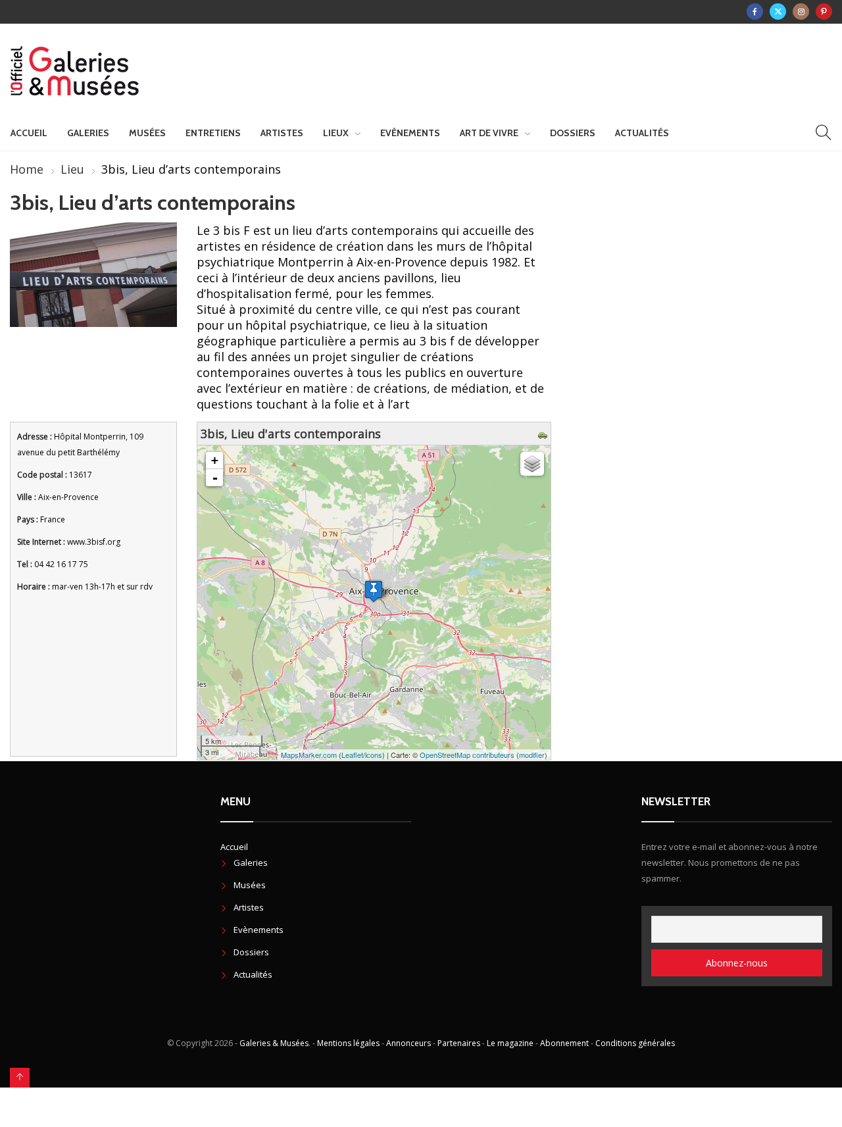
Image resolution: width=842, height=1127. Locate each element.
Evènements (410, 133)
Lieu (72, 169)
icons (373, 754)
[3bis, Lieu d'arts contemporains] (373, 591)
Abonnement (564, 1043)
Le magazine (510, 1043)
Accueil (29, 133)
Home (26, 169)
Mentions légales (348, 1043)
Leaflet (352, 754)
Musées (147, 133)
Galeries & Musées (274, 1043)
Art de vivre (489, 133)
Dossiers (572, 133)
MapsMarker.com (309, 754)
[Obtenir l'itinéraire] (544, 433)
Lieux (336, 133)
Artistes (281, 133)
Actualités (642, 133)
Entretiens (213, 133)
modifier (532, 754)
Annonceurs (408, 1043)
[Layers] (532, 464)
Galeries (88, 133)
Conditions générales (635, 1043)
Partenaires (458, 1043)
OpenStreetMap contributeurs (467, 754)
